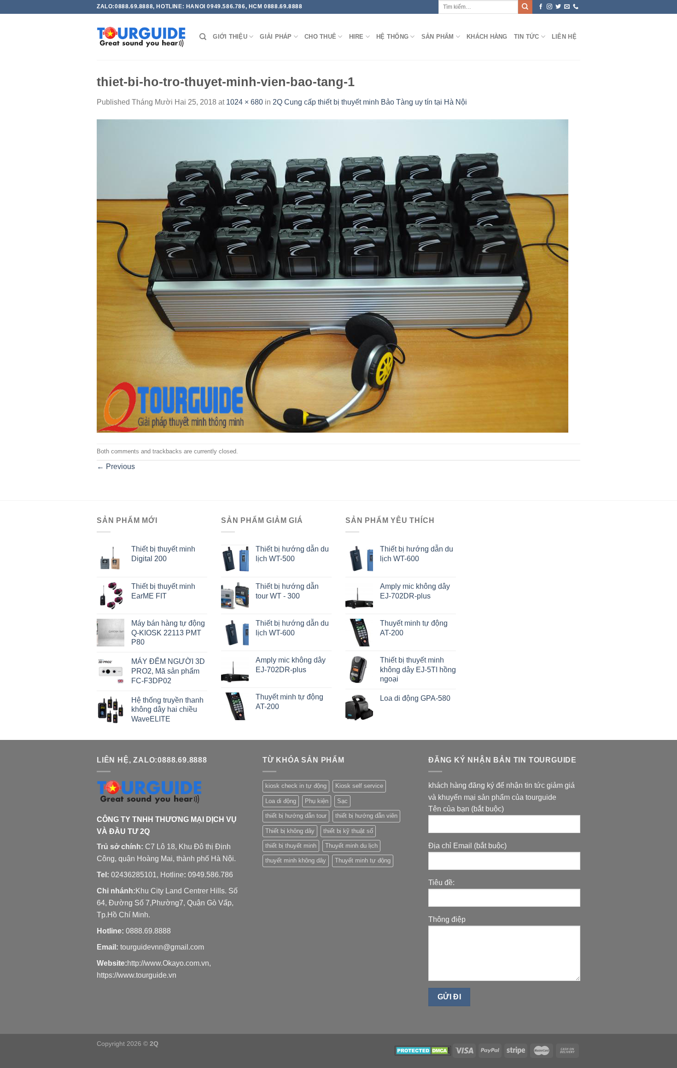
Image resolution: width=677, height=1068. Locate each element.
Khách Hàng (487, 36)
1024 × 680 (244, 102)
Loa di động (280, 801)
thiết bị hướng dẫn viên (366, 815)
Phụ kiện (316, 801)
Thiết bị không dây (290, 830)
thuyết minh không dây (295, 860)
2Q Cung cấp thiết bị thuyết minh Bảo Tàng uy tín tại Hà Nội (370, 102)
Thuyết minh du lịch (351, 845)
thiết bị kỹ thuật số (348, 830)
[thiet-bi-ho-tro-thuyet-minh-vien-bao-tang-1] (332, 275)
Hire (356, 36)
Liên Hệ (564, 36)
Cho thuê (320, 36)
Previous (116, 466)
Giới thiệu (230, 36)
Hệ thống (392, 36)
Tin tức (526, 36)
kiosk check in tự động (296, 785)
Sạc (342, 801)
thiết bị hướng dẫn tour (296, 815)
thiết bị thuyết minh (290, 845)
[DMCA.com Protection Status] (423, 1050)
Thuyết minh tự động (363, 860)
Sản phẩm (437, 36)
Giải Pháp (276, 36)
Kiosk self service (359, 785)
